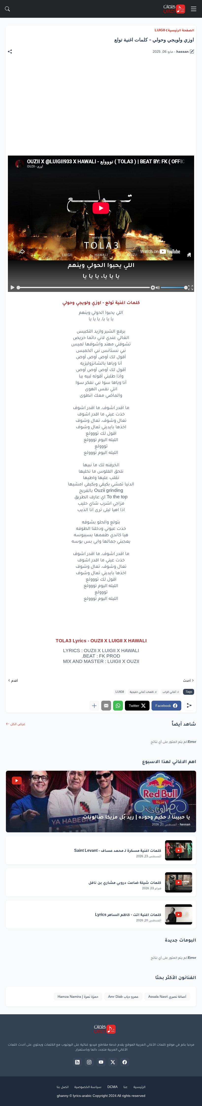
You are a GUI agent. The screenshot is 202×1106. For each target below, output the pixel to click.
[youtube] (101, 1062)
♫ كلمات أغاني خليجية (143, 692)
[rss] (77, 1062)
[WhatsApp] (118, 706)
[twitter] (112, 1062)
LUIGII (160, 30)
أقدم (14, 680)
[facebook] (124, 1062)
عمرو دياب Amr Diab (123, 997)
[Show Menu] (193, 8)
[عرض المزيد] (94, 706)
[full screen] (190, 287)
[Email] (106, 706)
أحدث (187, 680)
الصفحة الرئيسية (181, 30)
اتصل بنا (62, 1087)
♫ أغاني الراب (171, 692)
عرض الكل (17, 724)
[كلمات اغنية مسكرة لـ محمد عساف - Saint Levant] (178, 850)
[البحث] (7, 8)
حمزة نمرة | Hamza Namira (78, 997)
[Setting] (152, 287)
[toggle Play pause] (12, 287)
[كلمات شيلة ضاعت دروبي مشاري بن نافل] (178, 882)
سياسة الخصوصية (87, 1087)
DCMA (112, 1087)
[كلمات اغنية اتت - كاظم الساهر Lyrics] (178, 914)
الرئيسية (139, 1087)
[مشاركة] (12, 51)
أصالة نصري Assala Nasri (167, 997)
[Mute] (157, 287)
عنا (125, 1087)
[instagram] (89, 1062)
